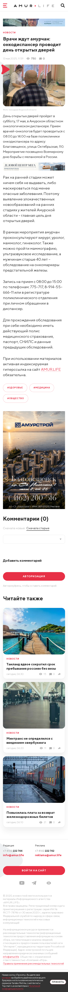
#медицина (42, 387)
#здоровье (15, 387)
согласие (6, 977)
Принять (58, 982)
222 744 (12, 850)
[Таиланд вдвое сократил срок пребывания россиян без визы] (60, 674)
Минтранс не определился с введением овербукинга (29, 740)
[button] (48, 883)
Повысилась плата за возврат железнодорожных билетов (30, 814)
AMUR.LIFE (51, 369)
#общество (15, 398)
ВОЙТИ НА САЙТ (34, 870)
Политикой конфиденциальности (21, 987)
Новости (9, 33)
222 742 (44, 850)
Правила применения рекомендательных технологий (33, 963)
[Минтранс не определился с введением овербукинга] (60, 748)
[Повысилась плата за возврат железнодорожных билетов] (60, 822)
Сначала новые (14, 528)
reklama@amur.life (48, 855)
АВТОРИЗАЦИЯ (34, 576)
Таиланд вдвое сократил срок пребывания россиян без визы (31, 666)
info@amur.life (13, 855)
